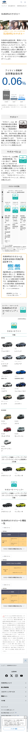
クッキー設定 (14, 728)
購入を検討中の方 (11, 5)
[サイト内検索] (21, 2)
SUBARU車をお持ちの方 (21, 5)
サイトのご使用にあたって (7, 709)
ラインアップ (4, 5)
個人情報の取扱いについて (7, 712)
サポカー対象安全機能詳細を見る (12, 549)
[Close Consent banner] (25, 717)
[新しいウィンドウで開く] (6, 676)
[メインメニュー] (25, 2)
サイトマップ (4, 707)
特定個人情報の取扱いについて (8, 715)
